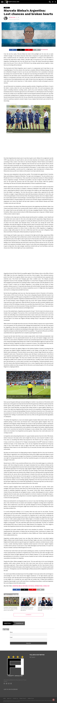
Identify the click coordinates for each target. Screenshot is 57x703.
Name (11, 632)
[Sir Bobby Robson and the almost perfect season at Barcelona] (28, 605)
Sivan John (12, 17)
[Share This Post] (21, 49)
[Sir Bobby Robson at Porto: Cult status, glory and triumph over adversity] (45, 605)
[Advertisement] (28, 145)
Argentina (15, 585)
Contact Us (15, 698)
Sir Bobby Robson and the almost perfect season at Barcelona (27, 609)
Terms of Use (31, 698)
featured (25, 585)
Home (4, 698)
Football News (19, 623)
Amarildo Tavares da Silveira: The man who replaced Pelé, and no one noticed (11, 609)
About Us (9, 698)
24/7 (22, 623)
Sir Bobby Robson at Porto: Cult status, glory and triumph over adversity (45, 609)
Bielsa (20, 585)
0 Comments (44, 49)
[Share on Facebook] (13, 49)
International (39, 585)
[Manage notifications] (53, 700)
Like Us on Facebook (11, 689)
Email (11, 637)
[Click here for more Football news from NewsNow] (9, 623)
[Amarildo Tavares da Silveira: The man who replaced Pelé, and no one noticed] (11, 605)
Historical (31, 585)
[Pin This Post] (29, 49)
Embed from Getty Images (11, 104)
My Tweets (32, 657)
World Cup (46, 585)
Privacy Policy (23, 698)
